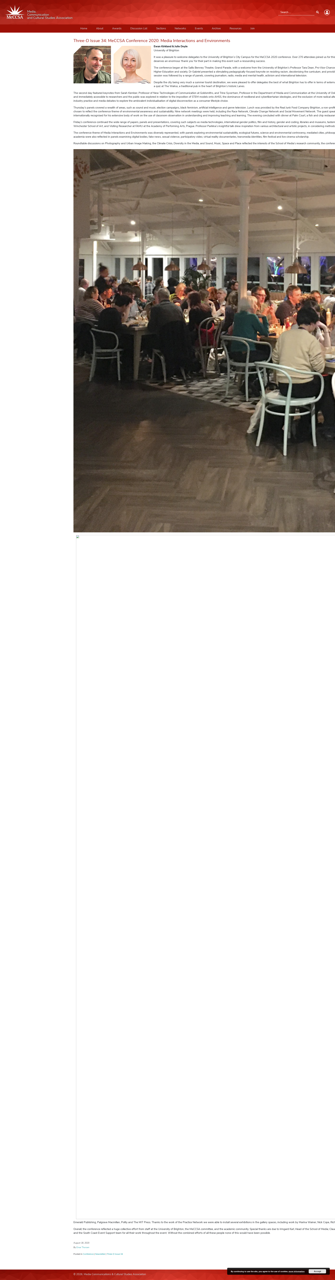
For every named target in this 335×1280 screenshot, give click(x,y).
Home (83, 28)
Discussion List (138, 28)
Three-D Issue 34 (115, 1254)
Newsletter (100, 1254)
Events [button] (199, 28)
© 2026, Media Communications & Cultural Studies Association (109, 1274)
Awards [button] (116, 28)
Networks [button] (180, 28)
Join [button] (252, 28)
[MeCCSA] (15, 12)
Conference (88, 1254)
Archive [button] (216, 28)
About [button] (99, 28)
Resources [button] (235, 28)
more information (297, 1271)
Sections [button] (161, 28)
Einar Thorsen (82, 1247)
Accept (317, 1271)
